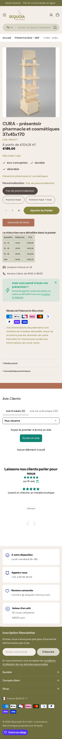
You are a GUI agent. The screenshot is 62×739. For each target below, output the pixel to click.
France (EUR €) (15, 698)
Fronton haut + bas (40, 199)
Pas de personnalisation (20, 190)
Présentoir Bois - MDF (27, 37)
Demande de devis (18, 222)
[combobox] (31, 27)
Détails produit (10, 363)
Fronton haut (13, 199)
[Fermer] (56, 282)
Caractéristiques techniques (17, 371)
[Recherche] (55, 27)
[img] (31, 477)
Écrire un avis (31, 438)
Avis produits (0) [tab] (15, 411)
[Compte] (51, 15)
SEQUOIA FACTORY (22, 721)
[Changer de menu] (4, 15)
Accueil (7, 37)
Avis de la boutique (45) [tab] (44, 411)
